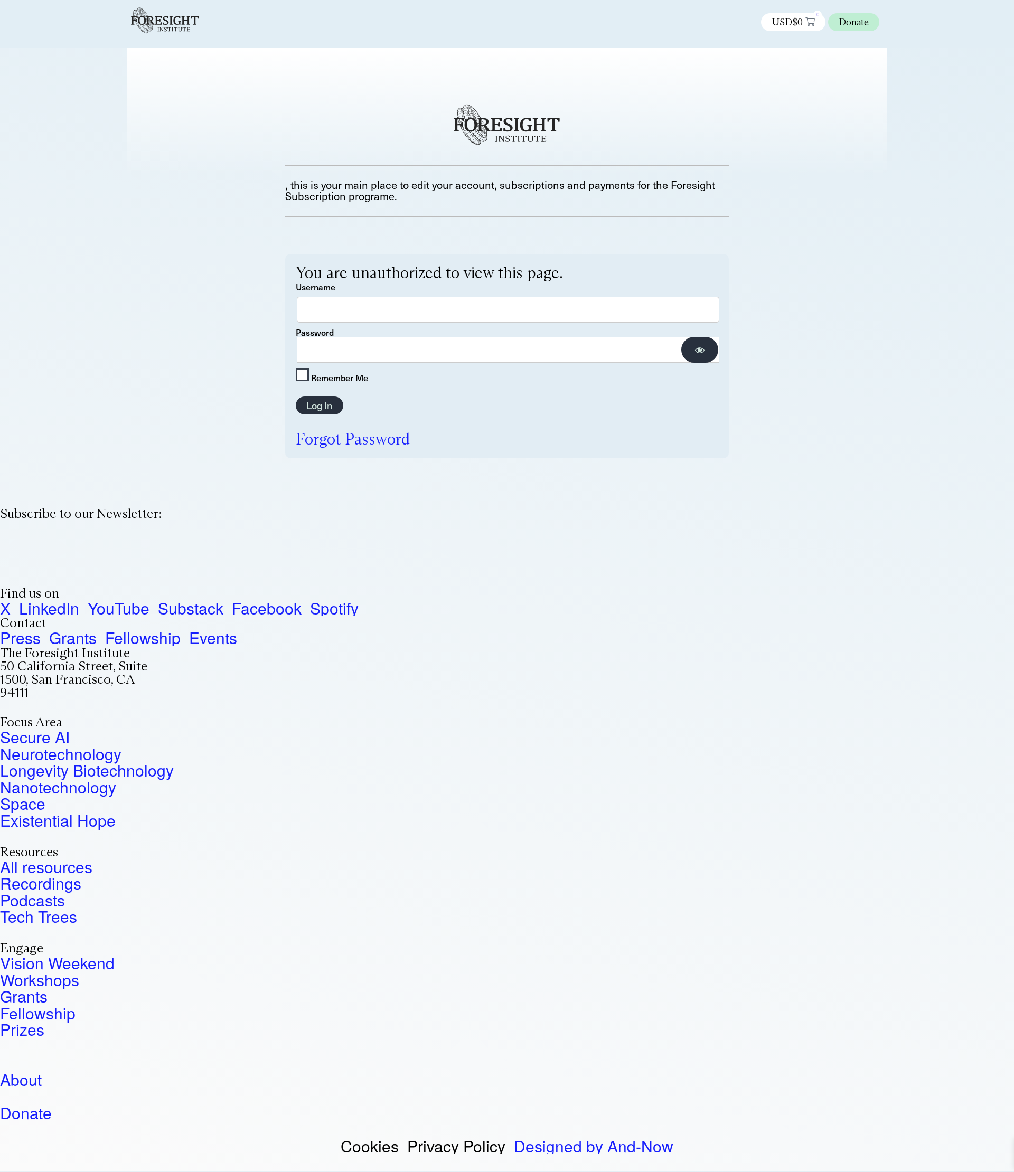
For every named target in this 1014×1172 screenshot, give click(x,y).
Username (315, 286)
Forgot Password (353, 439)
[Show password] (699, 350)
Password (315, 332)
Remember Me (338, 376)
